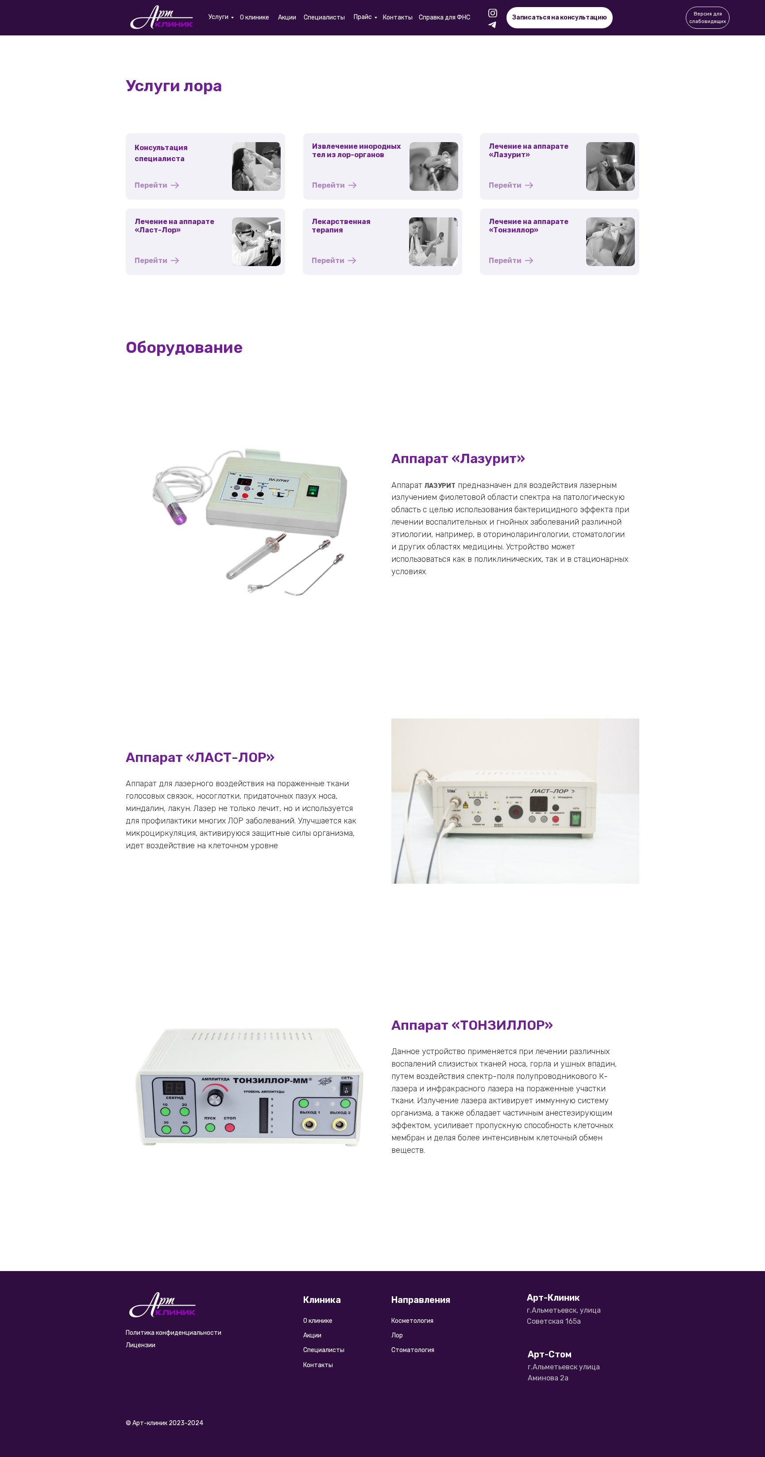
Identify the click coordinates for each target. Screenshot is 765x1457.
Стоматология (412, 1350)
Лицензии (140, 1345)
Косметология (412, 1321)
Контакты (398, 17)
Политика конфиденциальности (173, 1333)
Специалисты (324, 17)
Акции (287, 17)
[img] (162, 18)
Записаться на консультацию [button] (559, 17)
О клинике (254, 17)
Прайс (363, 17)
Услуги (218, 17)
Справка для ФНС (444, 17)
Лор (397, 1335)
